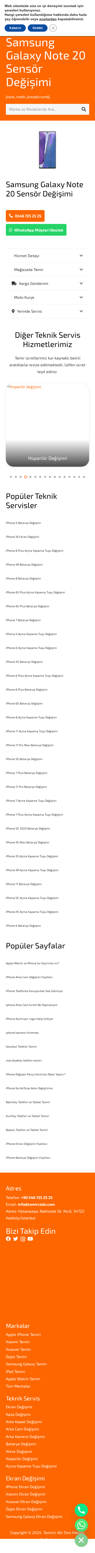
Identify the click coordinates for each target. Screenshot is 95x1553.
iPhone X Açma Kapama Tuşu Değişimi (31, 634)
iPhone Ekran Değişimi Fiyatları (27, 1143)
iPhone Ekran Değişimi (25, 1486)
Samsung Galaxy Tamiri (26, 1363)
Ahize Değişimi (19, 1451)
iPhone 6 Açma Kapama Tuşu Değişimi (31, 647)
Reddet (38, 28)
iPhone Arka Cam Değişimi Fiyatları (29, 977)
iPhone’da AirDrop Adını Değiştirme (29, 1088)
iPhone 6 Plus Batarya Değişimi (27, 689)
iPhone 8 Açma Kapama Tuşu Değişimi (31, 717)
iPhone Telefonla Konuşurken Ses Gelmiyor (34, 991)
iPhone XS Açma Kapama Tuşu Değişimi (32, 911)
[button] (11, 476)
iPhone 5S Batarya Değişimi (24, 759)
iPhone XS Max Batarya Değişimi (27, 842)
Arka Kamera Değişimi (25, 1436)
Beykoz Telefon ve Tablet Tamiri (27, 1129)
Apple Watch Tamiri (23, 1378)
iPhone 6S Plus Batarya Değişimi (27, 606)
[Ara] (84, 109)
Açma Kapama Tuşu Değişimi (31, 1466)
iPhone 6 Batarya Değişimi (23, 925)
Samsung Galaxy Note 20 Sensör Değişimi (46, 61)
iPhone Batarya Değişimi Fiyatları (28, 1157)
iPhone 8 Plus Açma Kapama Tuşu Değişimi (34, 550)
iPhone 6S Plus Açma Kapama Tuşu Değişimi (35, 592)
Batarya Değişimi (21, 1443)
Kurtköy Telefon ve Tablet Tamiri (27, 1116)
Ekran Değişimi (19, 1406)
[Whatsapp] (81, 1525)
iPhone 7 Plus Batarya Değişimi (26, 772)
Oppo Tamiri (16, 1356)
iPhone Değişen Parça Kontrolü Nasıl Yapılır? (36, 1074)
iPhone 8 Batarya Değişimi (23, 578)
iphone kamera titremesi (22, 1032)
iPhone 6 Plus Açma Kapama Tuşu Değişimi (34, 675)
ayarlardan (48, 19)
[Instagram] (22, 1239)
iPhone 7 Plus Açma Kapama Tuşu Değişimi (34, 814)
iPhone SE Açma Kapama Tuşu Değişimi (32, 897)
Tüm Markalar (18, 1386)
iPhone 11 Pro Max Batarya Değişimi (30, 745)
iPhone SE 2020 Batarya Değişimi (28, 828)
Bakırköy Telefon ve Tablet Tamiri (28, 1102)
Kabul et (15, 28)
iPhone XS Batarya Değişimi (24, 661)
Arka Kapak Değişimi (24, 1421)
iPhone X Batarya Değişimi (23, 522)
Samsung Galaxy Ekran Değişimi (34, 1516)
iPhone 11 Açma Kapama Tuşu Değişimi (31, 731)
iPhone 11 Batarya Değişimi (24, 884)
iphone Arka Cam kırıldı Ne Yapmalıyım (31, 1004)
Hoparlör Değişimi (22, 1458)
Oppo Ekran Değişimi (24, 1508)
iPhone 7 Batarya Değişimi (23, 620)
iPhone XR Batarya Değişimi (24, 564)
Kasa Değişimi (18, 1414)
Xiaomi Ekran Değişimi (25, 1494)
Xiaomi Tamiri (18, 1341)
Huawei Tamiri (18, 1349)
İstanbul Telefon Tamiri (21, 1046)
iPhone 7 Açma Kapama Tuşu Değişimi (31, 800)
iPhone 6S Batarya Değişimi (24, 703)
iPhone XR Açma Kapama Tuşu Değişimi (32, 870)
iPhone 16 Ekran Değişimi (22, 536)
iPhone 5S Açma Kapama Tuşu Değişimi (32, 856)
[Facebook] (8, 1238)
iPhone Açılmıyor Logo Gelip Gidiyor (29, 1018)
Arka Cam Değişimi (22, 1429)
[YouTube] (30, 1238)
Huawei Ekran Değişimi (26, 1501)
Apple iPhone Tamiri (23, 1334)
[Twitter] (15, 1238)
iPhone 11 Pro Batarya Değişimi (26, 786)
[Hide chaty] (81, 1540)
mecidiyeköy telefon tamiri (24, 1060)
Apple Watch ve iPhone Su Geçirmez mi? (32, 963)
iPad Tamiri (15, 1371)
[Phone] (81, 1510)
